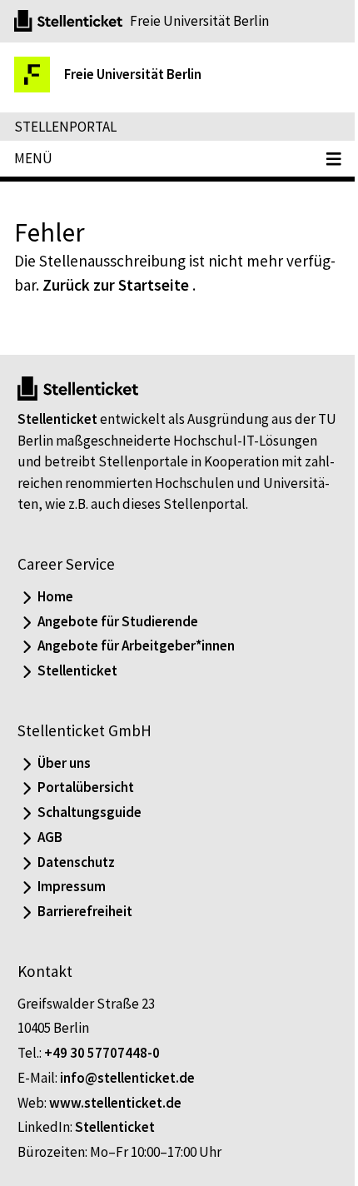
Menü (33, 158)
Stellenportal (65, 126)
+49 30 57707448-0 (102, 1053)
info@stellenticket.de (127, 1078)
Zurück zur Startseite (115, 285)
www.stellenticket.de (115, 1103)
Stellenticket (57, 419)
